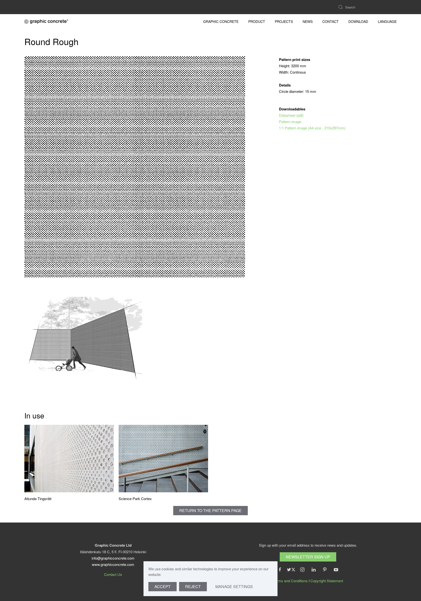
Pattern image (290, 121)
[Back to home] (46, 21)
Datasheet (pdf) (291, 115)
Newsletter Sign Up (308, 557)
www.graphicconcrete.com (113, 564)
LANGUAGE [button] (387, 21)
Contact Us (113, 574)
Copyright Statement (326, 580)
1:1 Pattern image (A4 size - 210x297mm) (312, 127)
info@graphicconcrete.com (113, 558)
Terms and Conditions (290, 580)
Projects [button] (284, 21)
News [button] (308, 21)
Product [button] (256, 21)
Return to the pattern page (210, 510)
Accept (162, 586)
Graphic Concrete (221, 21)
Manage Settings (234, 586)
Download (358, 21)
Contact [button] (330, 21)
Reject (193, 586)
